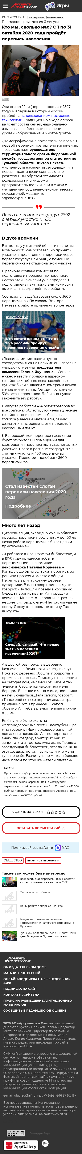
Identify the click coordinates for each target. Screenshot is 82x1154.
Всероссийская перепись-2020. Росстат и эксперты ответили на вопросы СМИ (47, 880)
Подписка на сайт (20, 989)
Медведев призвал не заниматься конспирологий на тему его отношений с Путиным (47, 923)
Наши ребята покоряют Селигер (41, 905)
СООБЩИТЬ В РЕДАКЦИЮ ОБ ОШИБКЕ (34, 1010)
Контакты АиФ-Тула (21, 995)
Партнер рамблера (40, 1133)
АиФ (5, 99)
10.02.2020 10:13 (13, 17)
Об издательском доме (24, 967)
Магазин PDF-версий (21, 973)
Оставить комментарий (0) (41, 828)
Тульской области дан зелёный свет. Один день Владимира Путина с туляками (48, 934)
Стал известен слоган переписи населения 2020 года (35, 492)
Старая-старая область (35, 892)
